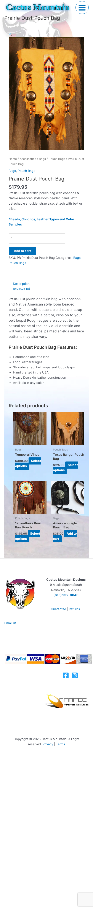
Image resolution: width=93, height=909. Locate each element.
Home (13, 159)
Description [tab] (21, 284)
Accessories (28, 159)
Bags (42, 159)
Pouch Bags (57, 159)
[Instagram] (75, 675)
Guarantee (58, 609)
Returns (74, 609)
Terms (60, 744)
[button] (11, 34)
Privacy (48, 744)
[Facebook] (66, 675)
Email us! (10, 623)
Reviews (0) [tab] (21, 289)
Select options (28, 463)
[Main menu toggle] (82, 7)
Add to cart (22, 251)
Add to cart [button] (65, 536)
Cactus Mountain (37, 7)
